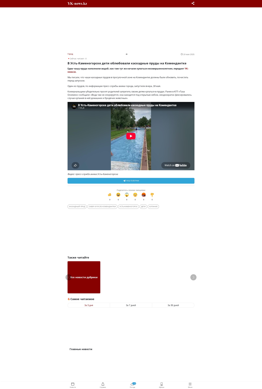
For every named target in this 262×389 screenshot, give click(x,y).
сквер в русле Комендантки (102, 206)
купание (153, 206)
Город (70, 54)
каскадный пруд (77, 206)
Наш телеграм (132, 181)
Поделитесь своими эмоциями (131, 190)
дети (143, 206)
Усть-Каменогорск (128, 206)
